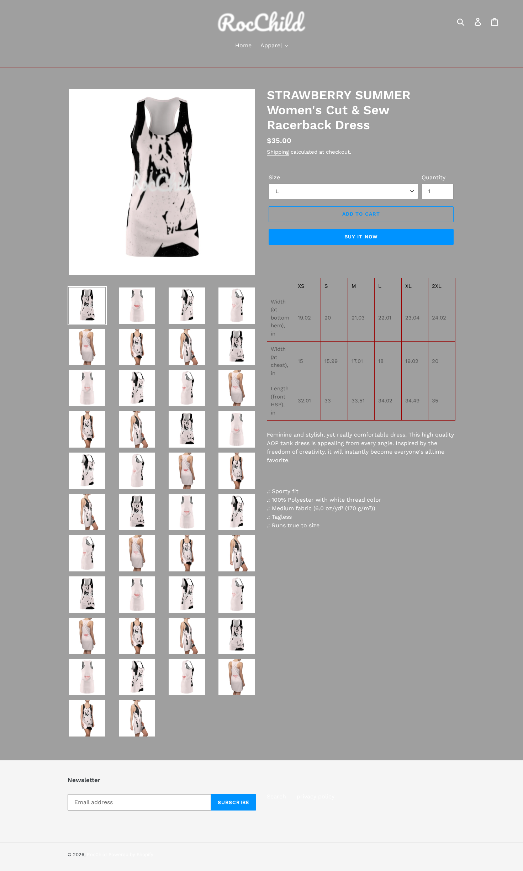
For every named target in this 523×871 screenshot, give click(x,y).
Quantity (433, 177)
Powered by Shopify (131, 854)
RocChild (97, 854)
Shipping (278, 152)
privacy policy (315, 796)
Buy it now (361, 236)
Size (274, 177)
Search (276, 796)
